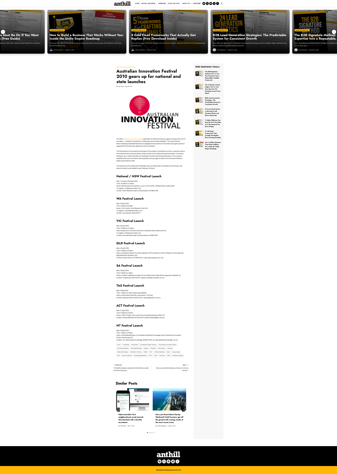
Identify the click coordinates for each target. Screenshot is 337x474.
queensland (176, 352)
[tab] (147, 432)
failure (146, 348)
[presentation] (132, 399)
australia (126, 344)
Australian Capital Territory (148, 344)
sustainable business (140, 355)
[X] (177, 461)
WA (168, 355)
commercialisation (123, 348)
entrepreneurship (136, 348)
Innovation (161, 348)
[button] (3, 32)
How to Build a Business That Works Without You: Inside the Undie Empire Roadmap (213, 145)
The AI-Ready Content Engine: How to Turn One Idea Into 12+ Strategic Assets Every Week (212, 89)
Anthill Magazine (161, 426)
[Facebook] (203, 3)
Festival (153, 348)
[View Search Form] (221, 3)
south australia (127, 355)
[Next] (183, 410)
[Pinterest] (214, 3)
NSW (145, 352)
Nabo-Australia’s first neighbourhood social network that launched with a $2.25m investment (130, 418)
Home (137, 3)
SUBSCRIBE (197, 3)
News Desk (119, 67)
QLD (168, 352)
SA (118, 355)
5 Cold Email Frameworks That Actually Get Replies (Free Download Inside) (213, 134)
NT (151, 352)
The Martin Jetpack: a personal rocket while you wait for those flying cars (131, 367)
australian (134, 344)
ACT (119, 344)
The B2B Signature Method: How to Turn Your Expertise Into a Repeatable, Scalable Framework (212, 76)
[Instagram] (207, 3)
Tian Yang (120, 86)
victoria (162, 355)
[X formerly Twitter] (217, 3)
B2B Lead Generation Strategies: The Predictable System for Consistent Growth (212, 101)
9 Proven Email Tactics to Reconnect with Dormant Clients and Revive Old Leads (212, 112)
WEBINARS (162, 3)
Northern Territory (135, 352)
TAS (150, 355)
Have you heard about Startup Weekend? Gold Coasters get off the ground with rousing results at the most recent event (169, 418)
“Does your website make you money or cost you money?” (172, 367)
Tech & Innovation (129, 67)
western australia (177, 355)
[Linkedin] (210, 3)
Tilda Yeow (123, 426)
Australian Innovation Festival (132, 139)
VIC (155, 355)
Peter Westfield (159, 352)
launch (170, 348)
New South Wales (122, 352)
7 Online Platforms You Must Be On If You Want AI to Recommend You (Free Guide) (213, 123)
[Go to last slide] (118, 410)
